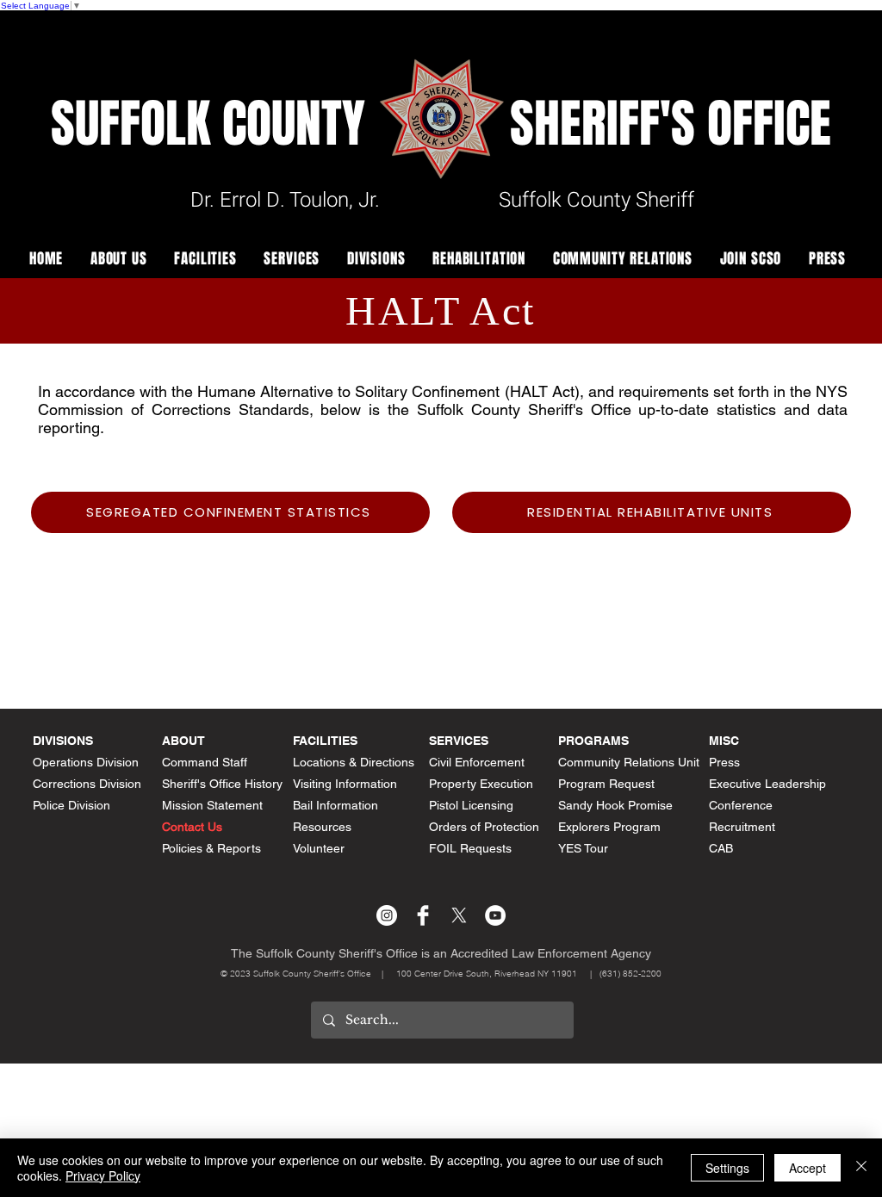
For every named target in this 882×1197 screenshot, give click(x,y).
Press (724, 762)
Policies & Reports (211, 848)
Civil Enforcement (477, 762)
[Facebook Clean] (423, 915)
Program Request (606, 784)
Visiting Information (345, 784)
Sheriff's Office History (222, 784)
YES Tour (583, 848)
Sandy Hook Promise (615, 805)
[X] (459, 915)
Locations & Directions (353, 762)
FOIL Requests (470, 848)
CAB (721, 848)
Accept (807, 1167)
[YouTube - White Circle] (495, 915)
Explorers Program (609, 827)
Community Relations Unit (628, 762)
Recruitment (742, 827)
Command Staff (204, 762)
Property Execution (481, 784)
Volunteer (319, 848)
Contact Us (192, 827)
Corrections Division (87, 784)
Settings (727, 1167)
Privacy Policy (102, 1175)
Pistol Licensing (471, 805)
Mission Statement (212, 805)
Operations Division (86, 762)
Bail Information (335, 805)
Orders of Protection (484, 827)
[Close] (861, 1167)
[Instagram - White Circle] (386, 915)
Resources (322, 827)
